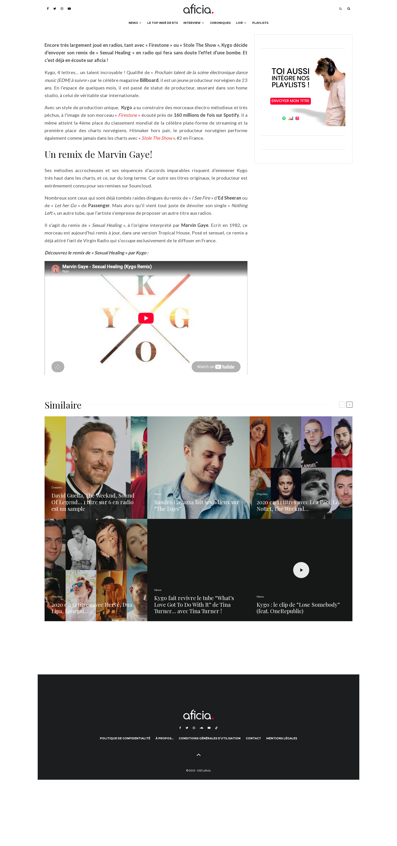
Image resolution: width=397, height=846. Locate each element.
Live (239, 23)
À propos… (164, 738)
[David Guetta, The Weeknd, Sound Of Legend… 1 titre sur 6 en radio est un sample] (96, 467)
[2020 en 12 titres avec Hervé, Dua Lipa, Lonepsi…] (96, 570)
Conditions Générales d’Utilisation (210, 738)
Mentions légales (281, 738)
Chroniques (220, 23)
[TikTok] (216, 727)
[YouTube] (69, 8)
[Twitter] (54, 8)
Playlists (260, 23)
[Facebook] (48, 8)
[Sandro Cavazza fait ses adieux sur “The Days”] (198, 467)
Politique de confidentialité (125, 738)
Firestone (127, 115)
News (133, 23)
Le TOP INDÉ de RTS (162, 23)
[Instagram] (61, 8)
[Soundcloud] (201, 727)
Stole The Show (157, 138)
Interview (192, 23)
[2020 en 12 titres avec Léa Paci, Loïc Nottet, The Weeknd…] (301, 467)
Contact (253, 738)
